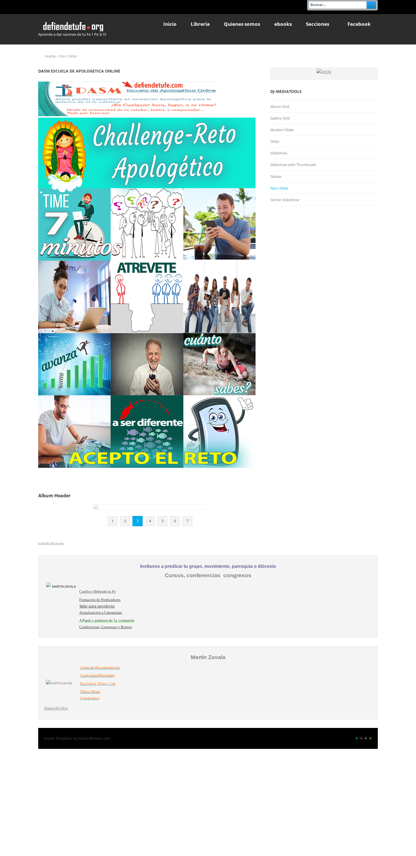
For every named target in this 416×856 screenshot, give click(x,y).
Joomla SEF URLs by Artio (51, 543)
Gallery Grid (280, 118)
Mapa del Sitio (56, 708)
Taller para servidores (97, 606)
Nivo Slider (279, 188)
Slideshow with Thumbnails (293, 164)
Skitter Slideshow (284, 199)
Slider (275, 141)
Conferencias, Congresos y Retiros (105, 627)
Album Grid (279, 106)
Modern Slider (282, 129)
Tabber (276, 176)
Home (50, 56)
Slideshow (278, 153)
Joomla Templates (58, 738)
